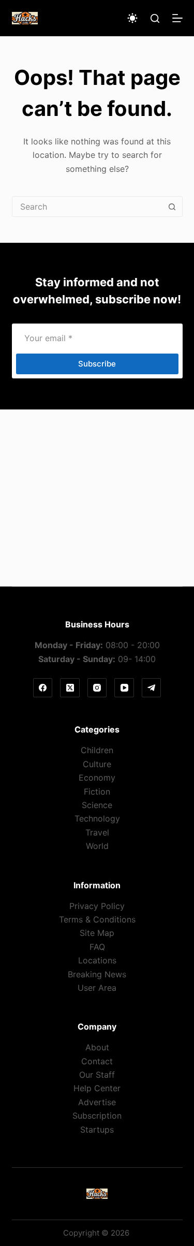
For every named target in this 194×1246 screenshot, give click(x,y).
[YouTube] (124, 688)
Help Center (97, 1088)
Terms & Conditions (97, 919)
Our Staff (97, 1074)
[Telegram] (151, 688)
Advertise (97, 1102)
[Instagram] (97, 688)
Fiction (97, 791)
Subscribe (97, 364)
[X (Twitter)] (70, 688)
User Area (97, 988)
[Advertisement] (97, 498)
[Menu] (177, 18)
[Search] (155, 18)
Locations (97, 960)
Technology (97, 818)
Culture (97, 764)
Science (97, 805)
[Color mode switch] (132, 18)
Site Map (97, 933)
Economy (97, 777)
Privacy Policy (97, 906)
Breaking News (97, 974)
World (97, 846)
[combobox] (87, 206)
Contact (97, 1061)
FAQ (97, 947)
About (97, 1047)
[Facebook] (43, 688)
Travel (97, 832)
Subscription (97, 1115)
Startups (97, 1129)
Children (97, 750)
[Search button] (172, 206)
